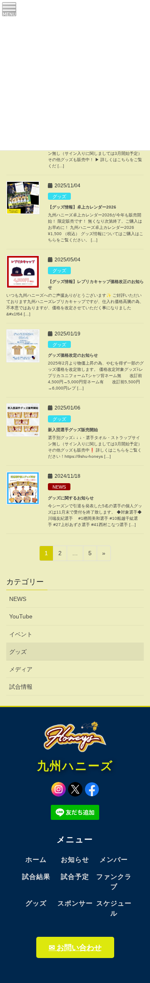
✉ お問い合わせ (75, 947)
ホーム (36, 860)
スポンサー (75, 903)
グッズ (59, 196)
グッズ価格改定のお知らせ (73, 355)
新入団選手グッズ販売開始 (73, 429)
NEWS (59, 486)
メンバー (114, 860)
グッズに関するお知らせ (71, 498)
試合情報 (20, 686)
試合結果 (36, 877)
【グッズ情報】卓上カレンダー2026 (82, 207)
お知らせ (75, 860)
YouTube (20, 616)
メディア (20, 669)
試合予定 (75, 877)
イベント (20, 634)
